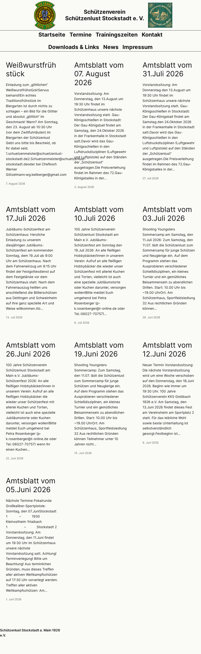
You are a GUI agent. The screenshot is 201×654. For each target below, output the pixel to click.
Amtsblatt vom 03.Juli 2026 (167, 214)
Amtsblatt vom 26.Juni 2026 (30, 349)
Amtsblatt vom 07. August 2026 (99, 74)
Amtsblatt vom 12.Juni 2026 (167, 349)
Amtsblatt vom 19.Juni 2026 (99, 349)
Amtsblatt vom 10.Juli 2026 (99, 214)
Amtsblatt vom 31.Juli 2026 (167, 69)
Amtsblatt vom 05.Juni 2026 (30, 485)
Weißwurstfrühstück (31, 69)
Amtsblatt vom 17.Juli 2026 (30, 214)
